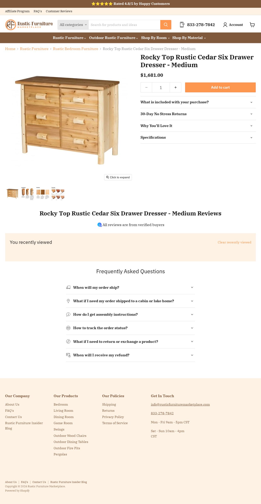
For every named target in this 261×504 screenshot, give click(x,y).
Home (10, 49)
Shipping (109, 404)
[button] (13, 194)
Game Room (63, 423)
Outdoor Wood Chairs (70, 436)
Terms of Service (115, 423)
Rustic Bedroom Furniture (75, 49)
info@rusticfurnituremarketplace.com (180, 404)
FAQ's (38, 11)
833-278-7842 (162, 413)
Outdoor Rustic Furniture (112, 37)
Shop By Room (154, 37)
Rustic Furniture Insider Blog (68, 482)
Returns (108, 410)
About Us (12, 404)
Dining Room (64, 417)
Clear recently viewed (234, 242)
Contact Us (13, 417)
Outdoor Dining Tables (71, 442)
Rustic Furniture (68, 37)
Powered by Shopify (17, 490)
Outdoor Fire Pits (67, 448)
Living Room (63, 410)
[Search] (165, 24)
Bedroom (61, 404)
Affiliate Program (17, 11)
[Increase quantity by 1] (175, 87)
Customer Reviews (59, 11)
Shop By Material (187, 37)
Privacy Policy (113, 417)
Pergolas (60, 454)
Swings (59, 429)
